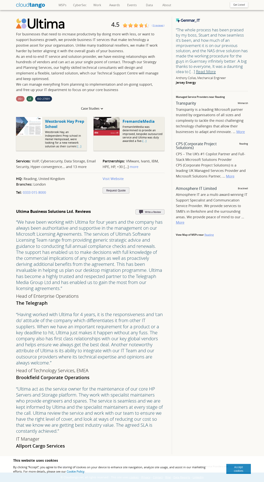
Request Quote (116, 190)
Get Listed (239, 4)
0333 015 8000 (34, 192)
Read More (206, 71)
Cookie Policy (75, 471)
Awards (114, 5)
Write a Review (153, 211)
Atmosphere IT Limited (196, 188)
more (134, 166)
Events (132, 5)
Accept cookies (238, 469)
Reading (209, 234)
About (166, 5)
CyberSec (80, 5)
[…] (79, 146)
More (240, 131)
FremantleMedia (139, 121)
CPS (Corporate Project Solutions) (196, 145)
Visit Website (113, 178)
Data (149, 5)
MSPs (62, 5)
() (158, 25)
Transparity (186, 103)
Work (97, 5)
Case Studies (90, 108)
